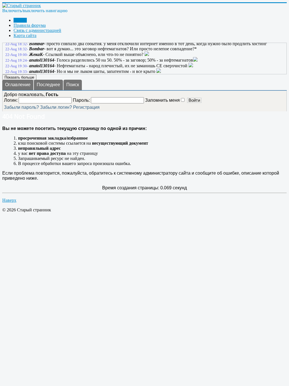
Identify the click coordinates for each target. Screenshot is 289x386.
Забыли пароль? (21, 107)
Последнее (48, 84)
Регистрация (86, 107)
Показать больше (19, 77)
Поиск (72, 84)
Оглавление (17, 84)
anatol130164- (42, 60)
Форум (20, 20)
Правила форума (30, 25)
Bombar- (37, 43)
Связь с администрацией (37, 30)
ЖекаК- (36, 54)
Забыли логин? (56, 107)
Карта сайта (25, 35)
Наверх (9, 200)
